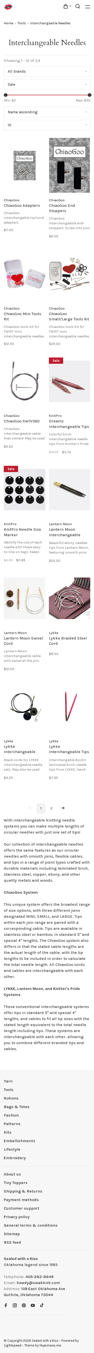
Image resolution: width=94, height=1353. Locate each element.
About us (12, 1174)
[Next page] (62, 808)
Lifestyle (12, 1149)
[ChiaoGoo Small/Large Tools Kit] (69, 274)
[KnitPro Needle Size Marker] (24, 490)
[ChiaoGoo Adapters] (24, 166)
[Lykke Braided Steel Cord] (69, 599)
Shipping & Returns (23, 1191)
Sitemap (12, 1233)
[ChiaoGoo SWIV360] (24, 382)
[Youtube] (33, 1305)
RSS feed (12, 1242)
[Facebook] (6, 1305)
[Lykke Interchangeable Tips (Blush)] (69, 707)
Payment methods (21, 1199)
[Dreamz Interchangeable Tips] (69, 382)
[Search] (78, 7)
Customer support (21, 1208)
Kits (8, 1132)
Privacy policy (17, 1216)
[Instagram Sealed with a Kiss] (15, 1305)
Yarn (8, 1081)
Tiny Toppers (16, 1182)
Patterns (12, 1123)
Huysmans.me (50, 1345)
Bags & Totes (17, 1106)
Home (8, 23)
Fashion (11, 1115)
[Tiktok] (42, 1305)
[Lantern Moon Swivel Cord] (24, 599)
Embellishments (19, 1140)
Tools (22, 23)
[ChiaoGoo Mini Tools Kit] (24, 274)
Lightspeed (12, 1345)
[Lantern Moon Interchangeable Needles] (69, 490)
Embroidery (15, 1157)
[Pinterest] (24, 1305)
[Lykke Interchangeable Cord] (24, 707)
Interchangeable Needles (50, 23)
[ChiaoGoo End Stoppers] (69, 166)
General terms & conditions (31, 1225)
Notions (11, 1098)
